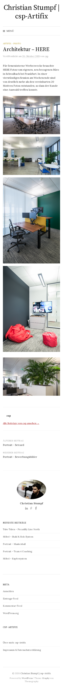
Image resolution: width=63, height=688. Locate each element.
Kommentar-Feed (12, 605)
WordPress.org (11, 613)
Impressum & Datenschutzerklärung (22, 650)
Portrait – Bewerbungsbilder (20, 457)
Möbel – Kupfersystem (15, 558)
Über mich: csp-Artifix (14, 642)
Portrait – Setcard (13, 445)
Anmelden (8, 591)
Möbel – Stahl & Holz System (18, 536)
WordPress (27, 678)
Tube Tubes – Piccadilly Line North (21, 529)
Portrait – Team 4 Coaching (17, 551)
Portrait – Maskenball (14, 544)
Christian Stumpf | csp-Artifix (31, 12)
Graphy (45, 678)
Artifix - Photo (12, 43)
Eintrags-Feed (10, 598)
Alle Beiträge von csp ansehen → (21, 423)
